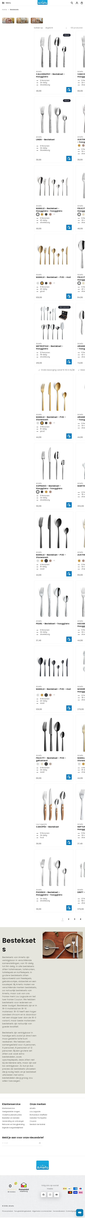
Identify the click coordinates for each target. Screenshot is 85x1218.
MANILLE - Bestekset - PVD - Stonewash (51, 418)
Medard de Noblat (37, 1124)
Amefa (32, 1108)
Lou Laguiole (35, 1111)
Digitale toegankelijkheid (12, 1128)
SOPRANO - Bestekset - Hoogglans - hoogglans (49, 487)
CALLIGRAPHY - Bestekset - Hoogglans (50, 75)
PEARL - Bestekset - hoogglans (52, 623)
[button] (6, 2)
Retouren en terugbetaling (13, 1124)
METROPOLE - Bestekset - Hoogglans (49, 347)
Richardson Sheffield (38, 1115)
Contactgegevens (73, 1211)
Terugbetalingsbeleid (22, 1211)
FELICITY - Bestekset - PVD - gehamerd (51, 759)
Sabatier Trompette (38, 1118)
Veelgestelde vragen (11, 1111)
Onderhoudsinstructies (12, 1115)
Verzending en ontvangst (13, 1121)
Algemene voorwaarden (42, 1211)
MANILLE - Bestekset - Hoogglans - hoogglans (49, 209)
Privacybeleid (7, 1211)
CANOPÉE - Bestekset (47, 826)
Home (4, 9)
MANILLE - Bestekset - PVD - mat (53, 277)
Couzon (33, 1121)
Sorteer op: (38, 28)
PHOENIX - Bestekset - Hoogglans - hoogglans (49, 893)
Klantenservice (8, 1108)
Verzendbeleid (59, 1211)
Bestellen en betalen (11, 1118)
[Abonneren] (39, 1143)
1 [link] (62, 919)
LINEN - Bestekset (45, 139)
